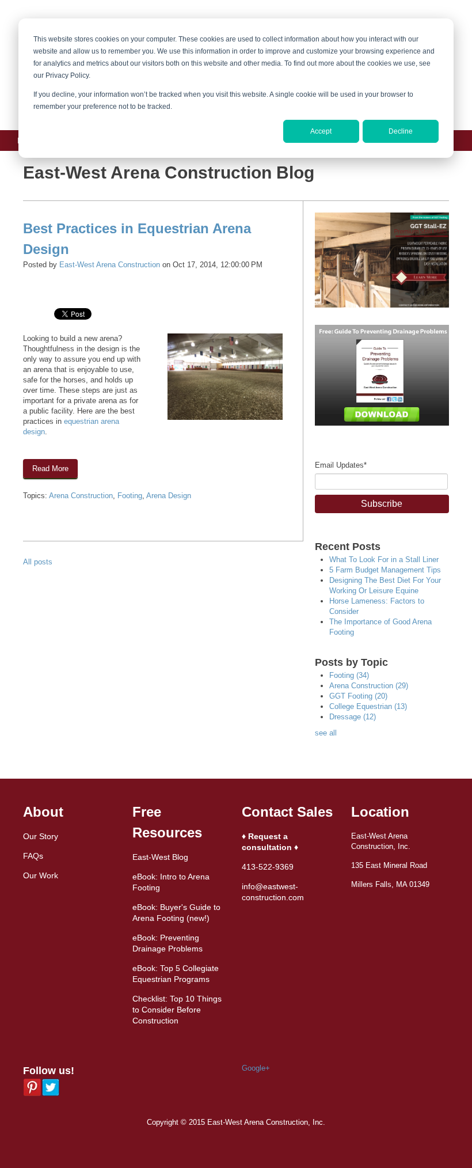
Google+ (256, 1068)
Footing (129, 495)
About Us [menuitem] (32, 161)
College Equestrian (368, 706)
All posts (37, 562)
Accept (321, 131)
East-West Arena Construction (109, 264)
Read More (50, 468)
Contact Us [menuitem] (101, 161)
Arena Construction (81, 495)
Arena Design (168, 495)
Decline (401, 131)
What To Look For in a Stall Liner (384, 559)
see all (326, 733)
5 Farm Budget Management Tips (385, 570)
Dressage (352, 716)
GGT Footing (358, 696)
